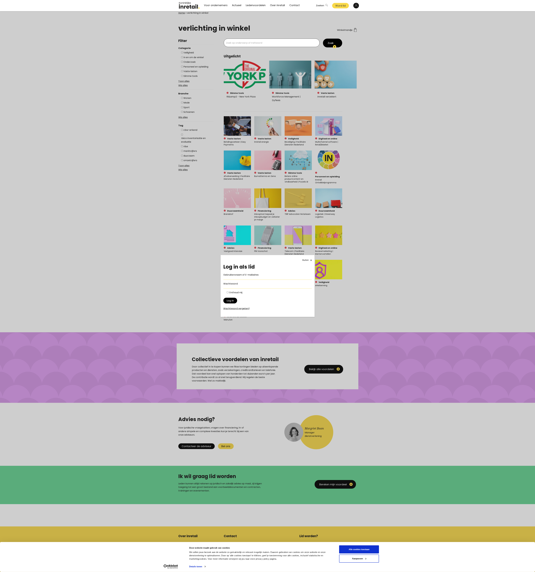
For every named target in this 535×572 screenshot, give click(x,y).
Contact (294, 5)
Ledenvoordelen (256, 5)
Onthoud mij (235, 292)
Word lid (340, 5)
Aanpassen (357, 558)
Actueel (236, 5)
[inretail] (189, 5)
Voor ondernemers (216, 5)
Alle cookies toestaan (359, 549)
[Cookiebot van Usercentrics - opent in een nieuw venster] (171, 566)
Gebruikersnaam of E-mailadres (241, 274)
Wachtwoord (230, 283)
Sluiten (305, 260)
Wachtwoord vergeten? (236, 308)
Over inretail (277, 5)
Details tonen (195, 566)
